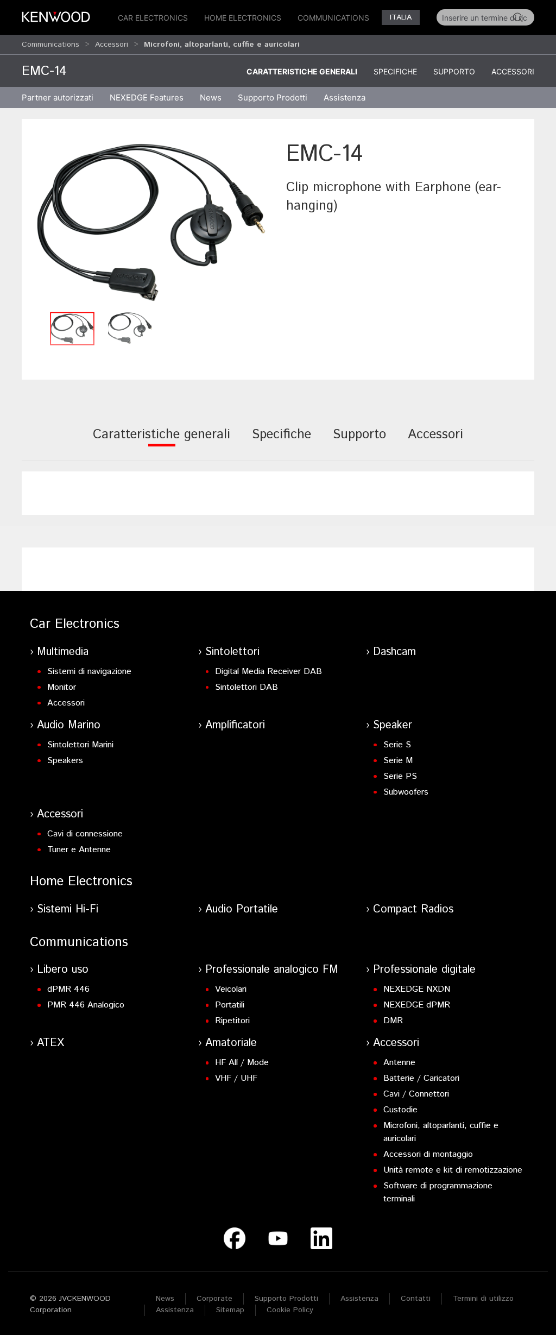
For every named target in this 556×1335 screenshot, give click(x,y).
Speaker (392, 725)
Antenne (399, 1062)
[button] (151, 222)
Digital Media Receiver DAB (268, 671)
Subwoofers (405, 792)
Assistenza (359, 1298)
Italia (401, 17)
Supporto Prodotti (286, 1298)
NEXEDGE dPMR (416, 1005)
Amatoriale (231, 1043)
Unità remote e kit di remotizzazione (452, 1170)
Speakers (65, 760)
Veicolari (231, 989)
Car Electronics (153, 17)
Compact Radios (413, 909)
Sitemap (230, 1310)
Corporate (214, 1298)
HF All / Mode (242, 1062)
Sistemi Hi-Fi (67, 909)
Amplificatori (235, 725)
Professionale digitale (424, 970)
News (211, 97)
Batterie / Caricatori (421, 1078)
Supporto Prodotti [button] (272, 97)
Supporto (454, 71)
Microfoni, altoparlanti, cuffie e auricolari (440, 1132)
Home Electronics (242, 17)
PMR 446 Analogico (85, 1005)
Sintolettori (232, 652)
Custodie (400, 1110)
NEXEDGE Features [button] (147, 97)
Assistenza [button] (344, 97)
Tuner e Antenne (79, 849)
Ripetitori (232, 1021)
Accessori (111, 44)
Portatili (229, 1005)
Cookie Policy (290, 1310)
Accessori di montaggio (428, 1154)
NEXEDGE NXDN (416, 989)
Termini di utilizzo (483, 1298)
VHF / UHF (236, 1078)
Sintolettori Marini (80, 745)
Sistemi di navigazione (89, 671)
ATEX (50, 1043)
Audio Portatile (241, 909)
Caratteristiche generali (302, 71)
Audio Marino (68, 725)
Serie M (398, 760)
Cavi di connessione (85, 834)
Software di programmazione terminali (437, 1192)
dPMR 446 (68, 989)
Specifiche (395, 71)
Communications (333, 17)
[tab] (161, 442)
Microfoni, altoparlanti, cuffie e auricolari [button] (222, 44)
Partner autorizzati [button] (57, 97)
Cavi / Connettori (416, 1094)
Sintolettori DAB (246, 687)
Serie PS (400, 776)
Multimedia (63, 652)
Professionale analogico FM (271, 970)
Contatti (416, 1298)
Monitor (61, 687)
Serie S (397, 745)
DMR (393, 1021)
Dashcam (394, 652)
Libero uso (63, 970)
